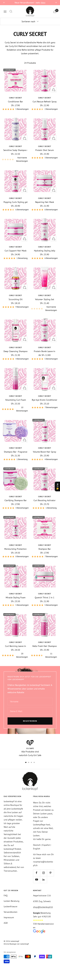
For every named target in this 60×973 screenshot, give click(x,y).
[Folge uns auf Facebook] (36, 872)
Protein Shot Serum (44, 150)
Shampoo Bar (44, 549)
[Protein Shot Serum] (44, 129)
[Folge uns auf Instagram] (43, 872)
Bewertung (42, 912)
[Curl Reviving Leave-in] (15, 625)
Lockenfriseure (10, 906)
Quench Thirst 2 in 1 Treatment (44, 597)
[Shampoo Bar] (44, 528)
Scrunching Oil (15, 299)
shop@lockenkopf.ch (43, 907)
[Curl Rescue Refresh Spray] (44, 80)
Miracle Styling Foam (15, 597)
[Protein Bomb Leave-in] (44, 330)
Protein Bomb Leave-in (44, 351)
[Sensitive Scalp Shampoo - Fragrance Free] (15, 129)
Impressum (9, 917)
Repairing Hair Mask (44, 202)
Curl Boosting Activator (45, 500)
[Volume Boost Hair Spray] (44, 430)
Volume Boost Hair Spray (44, 451)
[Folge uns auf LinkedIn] (43, 879)
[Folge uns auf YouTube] (36, 879)
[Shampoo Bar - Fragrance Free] (15, 430)
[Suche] (11, 11)
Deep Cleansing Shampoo (16, 351)
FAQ (6, 895)
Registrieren (30, 721)
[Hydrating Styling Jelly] (44, 229)
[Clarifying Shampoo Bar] (15, 479)
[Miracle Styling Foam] (15, 576)
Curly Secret (15, 98)
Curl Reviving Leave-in (15, 646)
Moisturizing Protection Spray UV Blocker (15, 549)
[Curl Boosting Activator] (44, 479)
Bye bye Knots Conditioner (44, 399)
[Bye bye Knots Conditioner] (44, 378)
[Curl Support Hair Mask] (15, 229)
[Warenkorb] (54, 11)
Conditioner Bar (15, 101)
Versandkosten (10, 912)
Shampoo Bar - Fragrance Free (15, 451)
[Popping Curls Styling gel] (15, 181)
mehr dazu (40, 2)
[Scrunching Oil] (15, 278)
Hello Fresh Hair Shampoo (44, 646)
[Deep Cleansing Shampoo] (15, 330)
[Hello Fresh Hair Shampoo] (44, 625)
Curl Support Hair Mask (15, 250)
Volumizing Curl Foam (15, 399)
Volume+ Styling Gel (44, 299)
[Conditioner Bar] (15, 80)
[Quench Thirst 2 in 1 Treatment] (44, 576)
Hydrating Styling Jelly (44, 250)
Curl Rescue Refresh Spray (45, 101)
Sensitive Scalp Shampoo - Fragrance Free (15, 150)
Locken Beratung (11, 901)
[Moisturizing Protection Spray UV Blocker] (15, 528)
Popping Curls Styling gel (16, 202)
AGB (6, 923)
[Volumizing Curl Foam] (15, 378)
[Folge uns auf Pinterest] (50, 872)
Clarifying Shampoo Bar (15, 500)
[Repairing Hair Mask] (44, 181)
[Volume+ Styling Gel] (44, 278)
